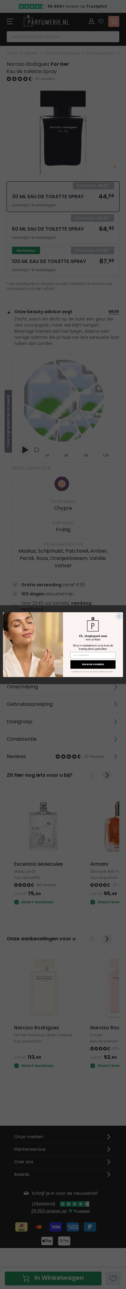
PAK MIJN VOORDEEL (93, 664)
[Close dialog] (119, 615)
